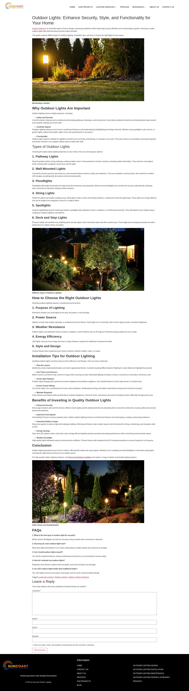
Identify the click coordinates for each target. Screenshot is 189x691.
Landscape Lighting (46, 577)
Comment (36, 591)
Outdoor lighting (38, 28)
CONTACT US (168, 7)
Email (35, 627)
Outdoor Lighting (61, 577)
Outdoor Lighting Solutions (78, 577)
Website (35, 636)
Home (72, 7)
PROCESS (124, 7)
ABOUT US (154, 7)
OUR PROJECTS (85, 7)
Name (35, 619)
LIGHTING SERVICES (105, 7)
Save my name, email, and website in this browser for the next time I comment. (64, 645)
